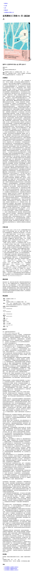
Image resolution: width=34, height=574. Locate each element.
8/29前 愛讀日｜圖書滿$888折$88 (10, 568)
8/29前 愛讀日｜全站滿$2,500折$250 (11, 566)
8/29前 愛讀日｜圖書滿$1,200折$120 (11, 569)
